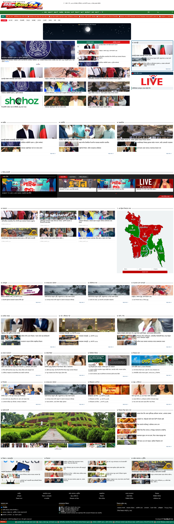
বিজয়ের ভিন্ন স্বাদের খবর (124, 410)
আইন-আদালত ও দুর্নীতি (139, 458)
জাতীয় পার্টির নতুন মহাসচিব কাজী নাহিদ (70, 140)
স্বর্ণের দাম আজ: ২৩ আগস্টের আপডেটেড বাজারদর (102, 299)
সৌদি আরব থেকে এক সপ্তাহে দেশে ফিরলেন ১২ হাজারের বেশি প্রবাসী (19, 367)
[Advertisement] (67, 115)
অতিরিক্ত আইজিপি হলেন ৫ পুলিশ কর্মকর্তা (109, 62)
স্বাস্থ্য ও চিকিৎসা (137, 382)
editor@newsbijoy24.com (71, 510)
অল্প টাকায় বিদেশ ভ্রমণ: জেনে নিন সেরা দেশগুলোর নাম (146, 370)
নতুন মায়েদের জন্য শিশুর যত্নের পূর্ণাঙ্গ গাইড (56, 372)
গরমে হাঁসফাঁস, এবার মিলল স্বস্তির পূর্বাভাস (56, 401)
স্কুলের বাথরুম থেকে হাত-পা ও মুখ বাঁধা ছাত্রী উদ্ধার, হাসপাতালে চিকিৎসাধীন (139, 333)
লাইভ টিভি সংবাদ (138, 73)
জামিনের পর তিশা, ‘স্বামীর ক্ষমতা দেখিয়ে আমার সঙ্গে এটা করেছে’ (75, 474)
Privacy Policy (168, 507)
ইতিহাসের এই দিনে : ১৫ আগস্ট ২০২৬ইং (99, 399)
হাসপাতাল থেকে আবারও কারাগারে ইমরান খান (149, 148)
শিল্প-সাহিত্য (102, 498)
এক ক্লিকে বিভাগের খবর (124, 208)
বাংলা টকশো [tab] (73, 177)
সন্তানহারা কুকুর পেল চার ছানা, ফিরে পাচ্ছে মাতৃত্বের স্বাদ (151, 435)
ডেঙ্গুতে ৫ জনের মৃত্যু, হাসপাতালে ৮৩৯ (108, 50)
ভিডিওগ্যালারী (6, 172)
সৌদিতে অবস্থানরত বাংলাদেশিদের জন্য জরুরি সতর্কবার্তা (16, 372)
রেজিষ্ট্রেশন (160, 507)
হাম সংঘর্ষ (39, 20)
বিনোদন (76, 12)
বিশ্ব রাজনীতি (22, 20)
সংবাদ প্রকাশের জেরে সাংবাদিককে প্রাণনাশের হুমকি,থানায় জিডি (105, 374)
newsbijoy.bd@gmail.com (72, 508)
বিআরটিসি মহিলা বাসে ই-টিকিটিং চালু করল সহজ (13, 107)
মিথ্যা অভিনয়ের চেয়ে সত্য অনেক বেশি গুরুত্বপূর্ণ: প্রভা (75, 468)
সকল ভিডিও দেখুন (165, 196)
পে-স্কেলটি (44, 20)
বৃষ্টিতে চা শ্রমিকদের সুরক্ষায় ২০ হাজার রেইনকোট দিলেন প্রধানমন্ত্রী (158, 64)
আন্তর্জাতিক (61, 12)
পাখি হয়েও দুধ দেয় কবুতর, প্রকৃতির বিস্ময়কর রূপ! (150, 441)
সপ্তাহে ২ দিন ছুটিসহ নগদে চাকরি (10, 333)
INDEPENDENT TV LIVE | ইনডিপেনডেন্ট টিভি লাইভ (73, 189)
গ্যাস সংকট (10, 20)
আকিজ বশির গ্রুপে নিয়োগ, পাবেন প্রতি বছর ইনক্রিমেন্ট (35, 336)
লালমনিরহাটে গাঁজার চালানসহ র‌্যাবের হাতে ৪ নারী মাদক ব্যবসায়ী (18, 238)
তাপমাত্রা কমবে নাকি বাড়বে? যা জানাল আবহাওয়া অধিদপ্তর (60, 299)
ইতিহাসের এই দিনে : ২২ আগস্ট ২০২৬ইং (98, 396)
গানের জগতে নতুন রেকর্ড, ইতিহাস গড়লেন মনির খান (117, 474)
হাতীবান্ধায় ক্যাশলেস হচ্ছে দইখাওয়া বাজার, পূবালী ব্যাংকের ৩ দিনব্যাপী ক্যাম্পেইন (56, 221)
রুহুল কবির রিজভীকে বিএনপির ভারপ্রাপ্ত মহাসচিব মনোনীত (94, 142)
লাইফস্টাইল (87, 12)
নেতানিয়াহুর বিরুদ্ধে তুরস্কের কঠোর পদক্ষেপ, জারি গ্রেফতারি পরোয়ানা (155, 142)
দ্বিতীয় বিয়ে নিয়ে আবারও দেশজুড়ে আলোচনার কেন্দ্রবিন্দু (151, 430)
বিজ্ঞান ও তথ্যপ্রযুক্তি (7, 458)
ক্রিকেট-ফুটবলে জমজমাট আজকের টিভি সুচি (13, 299)
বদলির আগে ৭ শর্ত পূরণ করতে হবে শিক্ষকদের (13, 396)
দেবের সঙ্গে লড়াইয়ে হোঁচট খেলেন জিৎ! (116, 467)
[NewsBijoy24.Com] (22, 5)
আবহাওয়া (50, 20)
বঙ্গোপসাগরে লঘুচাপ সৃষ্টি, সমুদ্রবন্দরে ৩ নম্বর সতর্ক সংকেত (159, 59)
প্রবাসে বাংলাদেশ (6, 353)
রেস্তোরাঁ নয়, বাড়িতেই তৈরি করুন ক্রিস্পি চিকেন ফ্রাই (150, 419)
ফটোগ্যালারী (5, 410)
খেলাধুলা (4, 283)
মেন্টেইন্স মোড (139, 507)
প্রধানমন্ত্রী (33, 20)
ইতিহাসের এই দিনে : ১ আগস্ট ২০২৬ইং (99, 401)
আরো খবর (168, 69)
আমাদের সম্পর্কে (121, 507)
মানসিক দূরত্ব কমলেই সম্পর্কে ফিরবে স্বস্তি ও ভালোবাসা (59, 367)
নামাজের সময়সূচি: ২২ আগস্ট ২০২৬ (69, 333)
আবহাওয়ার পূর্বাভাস (51, 283)
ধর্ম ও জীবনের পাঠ (65, 316)
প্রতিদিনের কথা (93, 283)
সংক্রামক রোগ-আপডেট (139, 283)
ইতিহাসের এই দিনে (94, 382)
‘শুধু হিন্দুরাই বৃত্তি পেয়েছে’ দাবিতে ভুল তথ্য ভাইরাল (101, 367)
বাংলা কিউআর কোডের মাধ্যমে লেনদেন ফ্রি (30, 474)
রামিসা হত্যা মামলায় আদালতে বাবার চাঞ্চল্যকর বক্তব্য (151, 341)
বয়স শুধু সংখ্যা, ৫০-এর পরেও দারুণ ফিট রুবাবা (144, 396)
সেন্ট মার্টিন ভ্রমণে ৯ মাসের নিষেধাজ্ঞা (141, 367)
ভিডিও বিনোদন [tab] (83, 177)
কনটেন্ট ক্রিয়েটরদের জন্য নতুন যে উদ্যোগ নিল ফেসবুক (15, 472)
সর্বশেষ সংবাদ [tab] (90, 42)
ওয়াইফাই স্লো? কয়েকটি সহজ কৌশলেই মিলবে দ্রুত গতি (31, 481)
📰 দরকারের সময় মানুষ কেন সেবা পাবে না (164, 16)
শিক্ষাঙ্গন (4, 382)
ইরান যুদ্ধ (28, 20)
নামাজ (59, 20)
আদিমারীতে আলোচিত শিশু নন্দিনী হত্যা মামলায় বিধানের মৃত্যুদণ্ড (112, 57)
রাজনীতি (62, 122)
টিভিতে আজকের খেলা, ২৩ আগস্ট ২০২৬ (11, 296)
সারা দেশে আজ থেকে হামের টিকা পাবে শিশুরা (144, 401)
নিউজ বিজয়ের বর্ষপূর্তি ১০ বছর (124, 510)
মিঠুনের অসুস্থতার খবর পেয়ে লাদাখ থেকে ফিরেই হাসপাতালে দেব (118, 479)
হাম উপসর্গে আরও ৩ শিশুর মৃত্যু (140, 299)
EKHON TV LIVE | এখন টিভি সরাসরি (107, 189)
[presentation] (115, 426)
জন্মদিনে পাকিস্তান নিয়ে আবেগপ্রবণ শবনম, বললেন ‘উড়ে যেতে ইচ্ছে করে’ (74, 462)
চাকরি (93, 12)
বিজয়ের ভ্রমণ (136, 353)
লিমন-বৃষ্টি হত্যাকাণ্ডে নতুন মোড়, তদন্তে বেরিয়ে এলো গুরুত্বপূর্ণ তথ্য (18, 370)
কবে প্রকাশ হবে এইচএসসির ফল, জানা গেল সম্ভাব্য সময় (16, 399)
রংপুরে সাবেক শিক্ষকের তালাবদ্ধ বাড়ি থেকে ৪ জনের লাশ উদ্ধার (95, 238)
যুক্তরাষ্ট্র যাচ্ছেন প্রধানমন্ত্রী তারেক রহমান (13, 58)
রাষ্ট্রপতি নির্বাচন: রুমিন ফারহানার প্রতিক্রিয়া (90, 148)
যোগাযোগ (146, 507)
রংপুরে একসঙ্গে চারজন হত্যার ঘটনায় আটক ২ (100, 107)
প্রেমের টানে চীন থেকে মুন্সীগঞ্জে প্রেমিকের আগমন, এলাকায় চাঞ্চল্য (154, 413)
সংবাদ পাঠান (153, 507)
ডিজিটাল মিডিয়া (93, 353)
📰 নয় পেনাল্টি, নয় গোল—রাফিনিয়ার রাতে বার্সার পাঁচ (140, 16)
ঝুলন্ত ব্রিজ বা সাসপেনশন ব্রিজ (58, 441)
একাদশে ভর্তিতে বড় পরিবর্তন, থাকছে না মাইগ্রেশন (14, 401)
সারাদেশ (55, 12)
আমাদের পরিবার (130, 507)
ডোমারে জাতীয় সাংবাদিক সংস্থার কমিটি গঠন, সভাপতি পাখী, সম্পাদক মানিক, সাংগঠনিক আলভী (107, 370)
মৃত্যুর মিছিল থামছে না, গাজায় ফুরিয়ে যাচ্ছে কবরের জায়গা (103, 93)
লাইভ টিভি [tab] (63, 177)
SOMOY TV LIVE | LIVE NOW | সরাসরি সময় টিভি (16, 193)
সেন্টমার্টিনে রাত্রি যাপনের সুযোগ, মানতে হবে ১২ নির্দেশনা (146, 372)
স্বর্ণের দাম (16, 20)
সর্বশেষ (45, 12)
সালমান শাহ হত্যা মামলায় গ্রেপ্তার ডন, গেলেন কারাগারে (74, 479)
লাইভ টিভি (5, 176)
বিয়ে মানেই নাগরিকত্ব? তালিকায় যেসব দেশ (148, 424)
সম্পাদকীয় (46, 498)
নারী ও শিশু (121, 316)
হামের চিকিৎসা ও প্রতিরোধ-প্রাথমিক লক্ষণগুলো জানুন (146, 399)
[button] (36, 64)
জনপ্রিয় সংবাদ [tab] (116, 42)
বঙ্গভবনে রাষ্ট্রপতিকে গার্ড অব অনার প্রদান (55, 107)
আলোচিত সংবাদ (47, 493)
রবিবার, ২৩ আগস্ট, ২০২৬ (6, 224)
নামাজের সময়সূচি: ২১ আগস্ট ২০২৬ (88, 341)
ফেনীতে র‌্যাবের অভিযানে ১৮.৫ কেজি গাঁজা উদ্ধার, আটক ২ (160, 481)
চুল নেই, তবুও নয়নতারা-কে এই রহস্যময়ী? (117, 461)
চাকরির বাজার (6, 316)
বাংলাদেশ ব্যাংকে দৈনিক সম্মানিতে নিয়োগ (31, 341)
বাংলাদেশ (49, 12)
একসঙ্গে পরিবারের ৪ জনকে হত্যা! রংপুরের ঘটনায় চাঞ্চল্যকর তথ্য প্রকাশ (63, 93)
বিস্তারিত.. (4, 61)
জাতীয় (4, 122)
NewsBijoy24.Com (168, 519)
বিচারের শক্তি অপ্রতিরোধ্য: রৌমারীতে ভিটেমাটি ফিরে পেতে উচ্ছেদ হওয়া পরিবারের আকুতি (154, 336)
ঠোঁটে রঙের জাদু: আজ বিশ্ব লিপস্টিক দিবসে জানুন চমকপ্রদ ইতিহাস (62, 370)
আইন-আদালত (67, 12)
